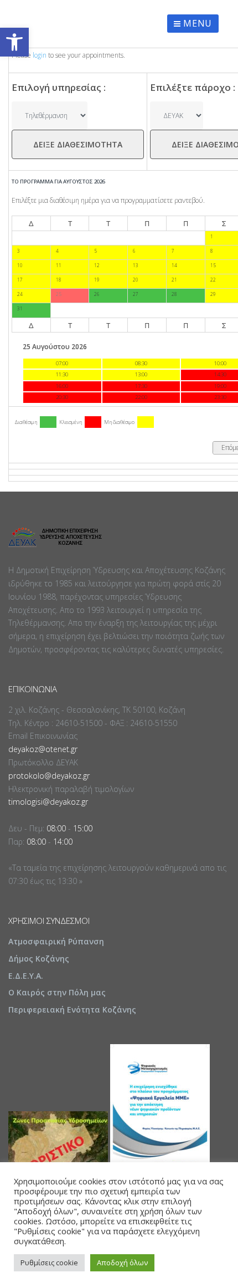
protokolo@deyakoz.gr (49, 775)
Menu (196, 23)
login (39, 55)
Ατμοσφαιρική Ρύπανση (56, 941)
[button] (14, 42)
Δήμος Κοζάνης (38, 958)
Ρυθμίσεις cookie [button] (49, 1262)
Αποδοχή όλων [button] (122, 1262)
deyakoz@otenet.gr (42, 749)
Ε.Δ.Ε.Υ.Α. (25, 975)
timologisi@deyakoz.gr (48, 801)
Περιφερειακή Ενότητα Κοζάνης (72, 1009)
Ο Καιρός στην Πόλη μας (57, 992)
